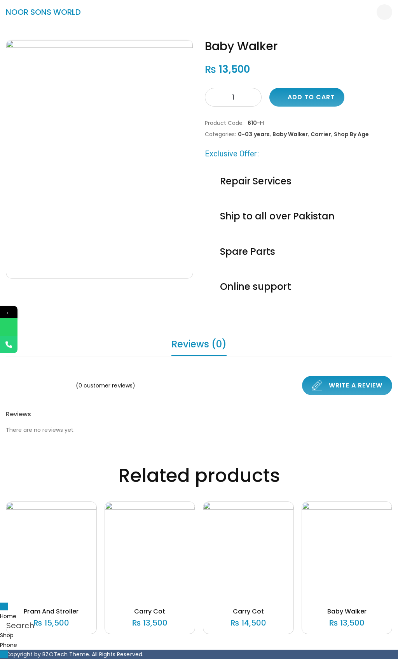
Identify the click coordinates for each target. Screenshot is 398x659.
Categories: (220, 134)
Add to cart (311, 97)
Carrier (321, 134)
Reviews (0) (199, 344)
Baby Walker (290, 134)
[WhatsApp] (8, 327)
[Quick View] (42, 590)
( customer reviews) (105, 385)
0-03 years (253, 134)
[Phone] (8, 344)
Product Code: (224, 123)
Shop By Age (351, 134)
